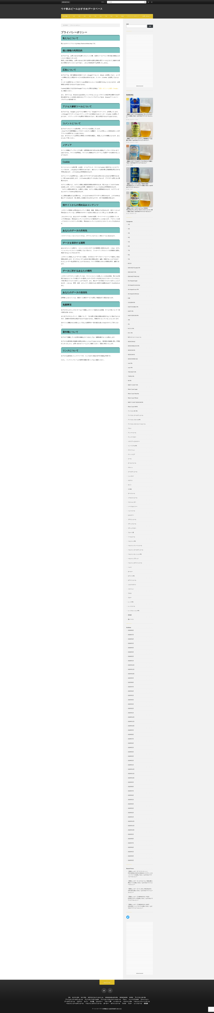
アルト (129, 428)
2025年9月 (131, 678)
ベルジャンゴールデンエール (135, 550)
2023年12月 (131, 769)
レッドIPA (130, 602)
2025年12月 (131, 665)
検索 (127, 24)
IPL (129, 324)
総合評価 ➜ (66, 16)
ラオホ (129, 593)
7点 (106, 16)
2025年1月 (131, 712)
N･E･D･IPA (131, 328)
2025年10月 (131, 673)
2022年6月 (131, 847)
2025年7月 (131, 686)
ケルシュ (130, 467)
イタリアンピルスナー (134, 441)
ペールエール (131, 537)
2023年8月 (131, 786)
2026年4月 (131, 647)
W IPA (129, 380)
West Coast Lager (133, 389)
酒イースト (131, 619)
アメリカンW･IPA (133, 411)
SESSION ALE (133, 213)
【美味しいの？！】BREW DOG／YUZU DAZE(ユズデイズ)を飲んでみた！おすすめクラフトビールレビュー (140, 898)
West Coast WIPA (133, 406)
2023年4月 (131, 804)
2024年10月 (131, 725)
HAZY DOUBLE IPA (133, 306)
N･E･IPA (130, 333)
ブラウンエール (132, 519)
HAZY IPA (130, 311)
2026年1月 (131, 660)
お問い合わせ (145, 16)
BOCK (129, 263)
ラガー (136, 119)
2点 (79, 16)
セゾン (129, 484)
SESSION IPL (131, 354)
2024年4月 (131, 752)
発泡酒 (131, 164)
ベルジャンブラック (133, 558)
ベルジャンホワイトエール (135, 563)
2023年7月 (131, 791)
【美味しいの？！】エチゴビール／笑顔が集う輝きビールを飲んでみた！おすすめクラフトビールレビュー (140, 882)
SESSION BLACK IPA (133, 346)
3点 (85, 16)
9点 (117, 16)
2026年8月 (131, 630)
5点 (95, 16)
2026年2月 (131, 656)
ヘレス (129, 567)
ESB (129, 298)
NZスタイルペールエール (134, 337)
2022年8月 (131, 838)
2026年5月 (131, 643)
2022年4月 (131, 856)
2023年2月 (131, 812)
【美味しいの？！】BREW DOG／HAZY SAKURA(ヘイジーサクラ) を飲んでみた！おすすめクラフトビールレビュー (140, 906)
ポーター (130, 571)
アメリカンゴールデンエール (135, 415)
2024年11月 (131, 721)
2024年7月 (131, 738)
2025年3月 (131, 704)
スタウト (130, 480)
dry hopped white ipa (133, 293)
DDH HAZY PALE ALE (133, 276)
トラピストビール (132, 497)
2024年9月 (131, 730)
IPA (129, 320)
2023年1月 (131, 817)
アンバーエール (132, 432)
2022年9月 (131, 834)
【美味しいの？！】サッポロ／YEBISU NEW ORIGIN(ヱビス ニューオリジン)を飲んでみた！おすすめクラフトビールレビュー (139, 185)
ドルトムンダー (132, 502)
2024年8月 (131, 734)
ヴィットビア (131, 454)
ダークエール (131, 493)
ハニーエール (131, 510)
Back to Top (107, 982)
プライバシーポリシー (133, 16)
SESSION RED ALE (133, 359)
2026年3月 (131, 652)
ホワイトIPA (131, 576)
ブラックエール (132, 523)
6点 (101, 16)
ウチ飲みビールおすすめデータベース (82, 9)
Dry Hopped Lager (132, 280)
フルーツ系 (131, 532)
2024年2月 (131, 760)
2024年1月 (131, 765)
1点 (74, 16)
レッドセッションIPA (133, 610)
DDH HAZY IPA (132, 272)
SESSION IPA (131, 350)
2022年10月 (131, 830)
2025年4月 (131, 699)
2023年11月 (131, 773)
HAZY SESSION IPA (133, 315)
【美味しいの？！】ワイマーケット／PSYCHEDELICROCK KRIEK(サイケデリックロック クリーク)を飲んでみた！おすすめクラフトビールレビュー (91, 2)
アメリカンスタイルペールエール (137, 424)
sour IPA (130, 367)
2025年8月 (131, 682)
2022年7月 (131, 843)
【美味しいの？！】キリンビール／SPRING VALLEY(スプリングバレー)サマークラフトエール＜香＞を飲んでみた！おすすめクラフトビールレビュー (139, 209)
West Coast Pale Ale (133, 393)
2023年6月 (131, 795)
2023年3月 (131, 808)
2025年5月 (131, 695)
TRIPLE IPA (131, 376)
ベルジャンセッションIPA (135, 554)
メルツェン (131, 589)
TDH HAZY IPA (132, 372)
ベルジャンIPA (132, 541)
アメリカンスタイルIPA (134, 419)
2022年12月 (131, 821)
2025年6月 (131, 691)
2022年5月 (131, 851)
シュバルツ (131, 476)
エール (129, 458)
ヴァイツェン (131, 450)
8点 (111, 16)
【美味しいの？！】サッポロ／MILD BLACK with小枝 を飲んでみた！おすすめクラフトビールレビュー (140, 890)
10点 (122, 16)
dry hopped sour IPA (133, 289)
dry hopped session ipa (134, 285)
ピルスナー (132, 119)
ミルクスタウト (132, 584)
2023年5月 (131, 799)
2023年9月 (131, 782)
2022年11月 (131, 825)
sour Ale (130, 363)
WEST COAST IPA (133, 385)
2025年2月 (131, 708)
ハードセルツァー (132, 506)
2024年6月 (131, 743)
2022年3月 (131, 860)
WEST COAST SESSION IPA (135, 402)
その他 (129, 489)
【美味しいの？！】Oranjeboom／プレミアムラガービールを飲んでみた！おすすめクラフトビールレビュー (139, 116)
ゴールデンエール (132, 471)
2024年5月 (131, 747)
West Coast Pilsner (133, 398)
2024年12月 (131, 717)
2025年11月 (131, 669)
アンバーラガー (132, 437)
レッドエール (131, 606)
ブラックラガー (132, 528)
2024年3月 (131, 756)
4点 (90, 16)
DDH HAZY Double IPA (134, 267)
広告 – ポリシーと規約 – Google (108, 88)
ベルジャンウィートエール (135, 545)
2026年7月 (131, 634)
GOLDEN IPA (131, 302)
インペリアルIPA (132, 445)
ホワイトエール (132, 580)
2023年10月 (131, 778)
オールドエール (132, 463)
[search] (145, 2)
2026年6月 (131, 639)
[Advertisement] (139, 60)
